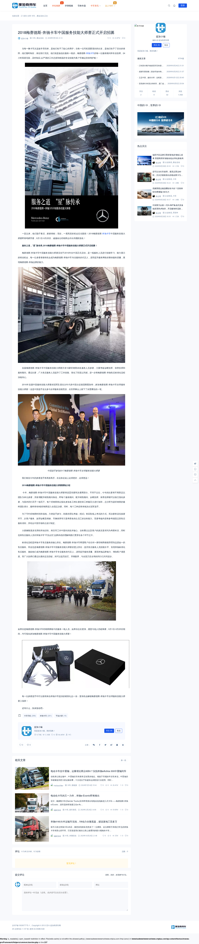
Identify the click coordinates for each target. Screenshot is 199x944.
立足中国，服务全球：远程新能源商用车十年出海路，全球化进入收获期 (151, 77)
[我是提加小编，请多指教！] (26, 731)
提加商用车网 (55, 925)
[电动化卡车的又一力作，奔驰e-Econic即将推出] (32, 802)
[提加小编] (160, 27)
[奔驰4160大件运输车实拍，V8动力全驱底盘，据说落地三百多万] (32, 829)
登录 (183, 5)
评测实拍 (72, 836)
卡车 (33, 15)
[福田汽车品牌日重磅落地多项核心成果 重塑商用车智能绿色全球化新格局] (144, 160)
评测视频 (69, 5)
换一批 (123, 760)
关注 (109, 731)
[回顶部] (195, 480)
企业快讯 (168, 162)
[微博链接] (195, 463)
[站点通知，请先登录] (174, 5)
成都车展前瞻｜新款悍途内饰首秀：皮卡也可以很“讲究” (151, 71)
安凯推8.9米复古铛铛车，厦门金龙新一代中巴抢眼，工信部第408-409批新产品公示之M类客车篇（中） (152, 83)
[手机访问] (195, 469)
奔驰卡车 (90, 53)
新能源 (74, 785)
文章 (29, 15)
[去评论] (195, 474)
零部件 (175, 213)
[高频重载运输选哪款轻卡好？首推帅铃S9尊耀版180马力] (144, 194)
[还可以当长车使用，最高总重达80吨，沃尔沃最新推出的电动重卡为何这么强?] (144, 177)
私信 (118, 731)
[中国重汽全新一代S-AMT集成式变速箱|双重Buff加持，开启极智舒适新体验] (144, 211)
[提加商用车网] (26, 5)
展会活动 (40, 15)
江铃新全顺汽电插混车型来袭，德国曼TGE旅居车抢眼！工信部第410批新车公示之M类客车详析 (152, 65)
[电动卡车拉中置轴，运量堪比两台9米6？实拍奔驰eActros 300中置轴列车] (32, 778)
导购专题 (82, 5)
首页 (45, 5)
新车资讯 (72, 810)
